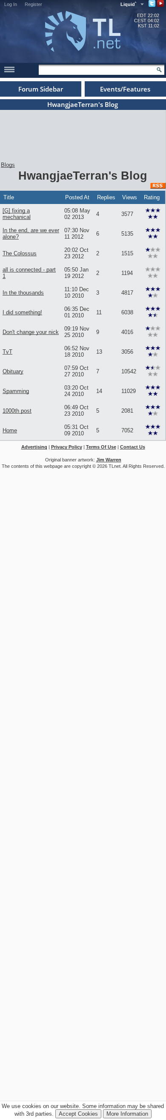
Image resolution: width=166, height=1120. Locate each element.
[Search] (159, 69)
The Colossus (20, 253)
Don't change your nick (31, 332)
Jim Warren (108, 459)
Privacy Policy (66, 446)
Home (10, 430)
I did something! (22, 312)
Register (33, 4)
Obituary (13, 371)
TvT (7, 352)
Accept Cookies (78, 1114)
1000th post (17, 411)
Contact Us (132, 446)
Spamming (16, 391)
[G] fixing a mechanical (17, 213)
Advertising (34, 446)
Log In (10, 4)
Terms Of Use (101, 446)
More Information (127, 1114)
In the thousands (23, 293)
